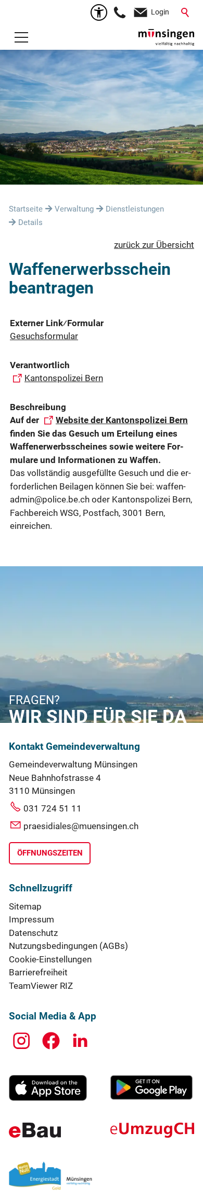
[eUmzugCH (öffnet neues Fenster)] (152, 1134)
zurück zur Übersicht (154, 245)
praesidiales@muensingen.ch (80, 826)
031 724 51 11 (52, 808)
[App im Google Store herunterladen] (151, 1097)
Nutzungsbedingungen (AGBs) (68, 946)
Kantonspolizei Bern (63, 378)
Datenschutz (33, 933)
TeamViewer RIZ (41, 986)
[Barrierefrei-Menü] (99, 12)
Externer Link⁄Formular (57, 323)
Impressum (31, 919)
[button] (21, 37)
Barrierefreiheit (38, 972)
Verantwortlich (40, 365)
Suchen (185, 12)
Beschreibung (38, 407)
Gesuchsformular (44, 336)
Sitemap (25, 906)
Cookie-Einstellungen (50, 959)
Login (160, 12)
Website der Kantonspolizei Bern (122, 420)
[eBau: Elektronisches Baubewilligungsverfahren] (35, 1134)
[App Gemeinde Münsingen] (48, 1098)
